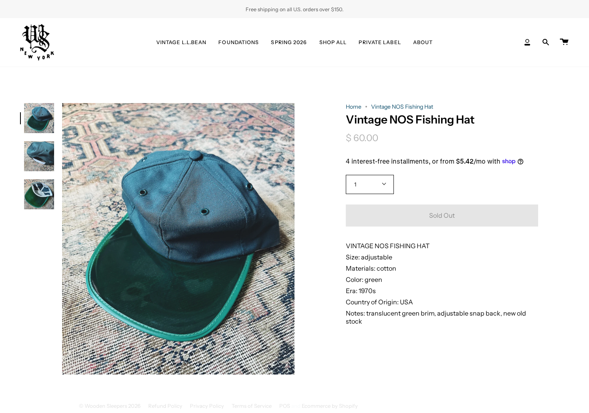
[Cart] (564, 42)
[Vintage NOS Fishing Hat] (39, 118)
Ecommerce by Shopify (330, 406)
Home (353, 106)
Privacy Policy (207, 406)
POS (284, 406)
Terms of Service (252, 406)
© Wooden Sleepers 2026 (110, 406)
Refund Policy (165, 406)
